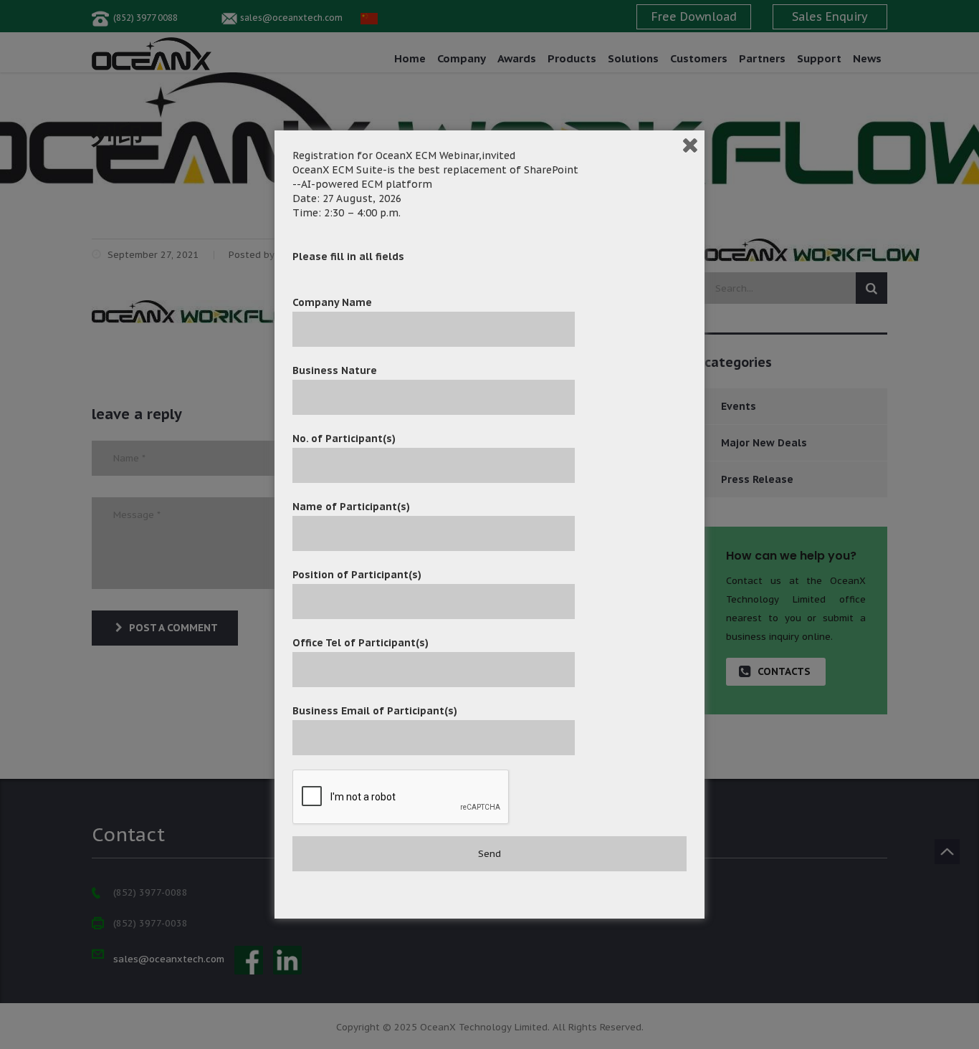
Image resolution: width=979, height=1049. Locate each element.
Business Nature (334, 370)
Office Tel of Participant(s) (360, 642)
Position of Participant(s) (356, 574)
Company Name (332, 302)
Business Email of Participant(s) (374, 710)
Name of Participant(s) (351, 506)
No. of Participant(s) (344, 438)
